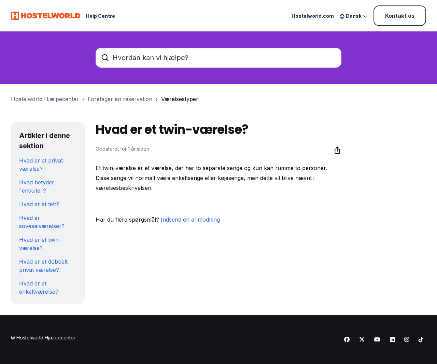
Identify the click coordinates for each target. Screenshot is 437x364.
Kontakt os (399, 15)
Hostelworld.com (313, 16)
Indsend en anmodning (190, 219)
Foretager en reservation (120, 99)
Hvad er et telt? (39, 204)
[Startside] (45, 16)
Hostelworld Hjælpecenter (45, 99)
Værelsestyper (179, 99)
